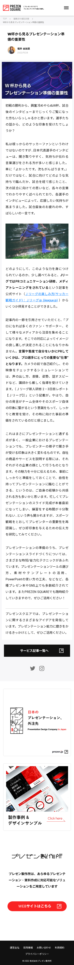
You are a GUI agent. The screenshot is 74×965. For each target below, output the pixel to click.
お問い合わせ (44, 947)
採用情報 (28, 947)
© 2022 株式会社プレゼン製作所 (37, 961)
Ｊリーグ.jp (34, 300)
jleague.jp (50, 300)
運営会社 (14, 947)
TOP (5, 19)
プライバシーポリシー (37, 954)
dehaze (66, 8)
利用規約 (59, 947)
